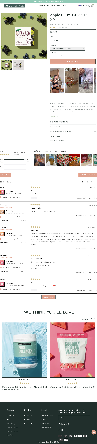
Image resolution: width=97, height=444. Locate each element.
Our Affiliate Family (12, 433)
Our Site (28, 416)
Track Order (12, 427)
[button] (86, 6)
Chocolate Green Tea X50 (15, 213)
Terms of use (47, 416)
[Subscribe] (88, 418)
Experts (27, 419)
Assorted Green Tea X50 (14, 193)
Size (51, 37)
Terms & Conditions (46, 425)
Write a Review (89, 175)
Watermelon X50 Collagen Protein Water (69, 387)
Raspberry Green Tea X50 (15, 285)
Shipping (11, 423)
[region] (65, 160)
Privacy (44, 419)
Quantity (53, 52)
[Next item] (93, 80)
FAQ (9, 419)
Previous (91, 318)
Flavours (53, 45)
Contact (10, 416)
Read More (54, 117)
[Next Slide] (95, 160)
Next (94, 318)
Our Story (28, 423)
